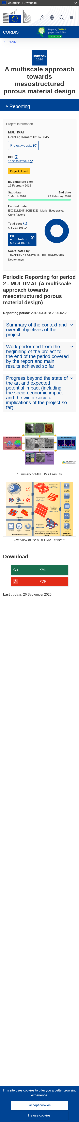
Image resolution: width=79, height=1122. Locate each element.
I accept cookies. (39, 1105)
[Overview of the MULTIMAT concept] (39, 509)
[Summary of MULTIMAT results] (39, 443)
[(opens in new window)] (17, 16)
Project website (21, 146)
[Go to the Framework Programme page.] (39, 57)
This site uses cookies (19, 1090)
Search (61, 17)
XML (43, 570)
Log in (42, 17)
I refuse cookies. (39, 1115)
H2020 (13, 42)
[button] (52, 17)
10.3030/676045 (18, 161)
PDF (43, 581)
